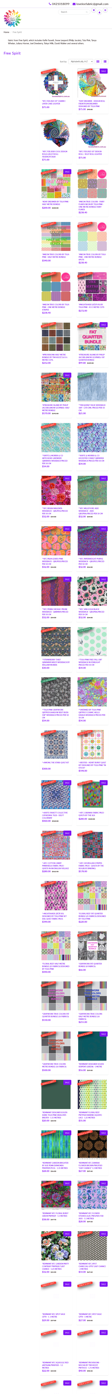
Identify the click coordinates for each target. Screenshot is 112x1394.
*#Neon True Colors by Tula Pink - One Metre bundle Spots (92, 257)
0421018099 (61, 4)
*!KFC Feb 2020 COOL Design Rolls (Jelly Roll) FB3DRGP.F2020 (54, 154)
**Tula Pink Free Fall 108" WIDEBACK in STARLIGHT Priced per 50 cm (90, 662)
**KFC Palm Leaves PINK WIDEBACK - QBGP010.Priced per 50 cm (55, 561)
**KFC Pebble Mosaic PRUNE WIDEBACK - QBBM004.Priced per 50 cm (55, 612)
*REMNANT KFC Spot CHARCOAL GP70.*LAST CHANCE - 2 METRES (92, 1266)
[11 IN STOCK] (92, 387)
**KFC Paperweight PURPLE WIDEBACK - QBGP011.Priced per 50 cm (91, 561)
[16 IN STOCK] (92, 490)
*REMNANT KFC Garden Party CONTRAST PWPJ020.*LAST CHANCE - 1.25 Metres (55, 1266)
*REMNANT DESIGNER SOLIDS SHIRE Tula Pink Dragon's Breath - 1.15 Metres (54, 1115)
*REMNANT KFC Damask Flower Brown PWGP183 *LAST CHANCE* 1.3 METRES (90, 1165)
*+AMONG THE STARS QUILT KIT (55, 763)
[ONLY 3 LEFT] (56, 794)
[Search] (87, 12)
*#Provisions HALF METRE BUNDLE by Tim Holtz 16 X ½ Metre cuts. (54, 357)
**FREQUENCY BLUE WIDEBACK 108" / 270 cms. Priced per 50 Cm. (92, 408)
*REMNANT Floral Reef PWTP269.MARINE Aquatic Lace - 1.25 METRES (90, 1115)
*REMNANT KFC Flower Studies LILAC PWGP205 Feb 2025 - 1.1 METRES (91, 1216)
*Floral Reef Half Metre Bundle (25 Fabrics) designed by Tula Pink (55, 966)
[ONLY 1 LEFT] (56, 82)
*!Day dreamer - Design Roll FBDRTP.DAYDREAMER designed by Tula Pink (92, 103)
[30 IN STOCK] (92, 591)
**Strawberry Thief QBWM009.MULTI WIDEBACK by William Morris (56, 662)
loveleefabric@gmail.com (92, 4)
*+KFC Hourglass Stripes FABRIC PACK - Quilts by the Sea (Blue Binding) (91, 866)
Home (6, 32)
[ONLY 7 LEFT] (56, 490)
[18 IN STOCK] (56, 591)
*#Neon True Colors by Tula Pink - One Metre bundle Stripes (55, 307)
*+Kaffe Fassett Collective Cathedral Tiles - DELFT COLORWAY (55, 815)
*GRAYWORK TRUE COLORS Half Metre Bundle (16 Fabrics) (90, 1016)
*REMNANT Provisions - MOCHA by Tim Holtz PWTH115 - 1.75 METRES (89, 1365)
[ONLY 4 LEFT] (56, 437)
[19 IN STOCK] (56, 691)
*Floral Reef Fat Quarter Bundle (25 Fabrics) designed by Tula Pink (92, 916)
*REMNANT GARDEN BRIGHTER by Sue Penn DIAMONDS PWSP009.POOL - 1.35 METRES (55, 1165)
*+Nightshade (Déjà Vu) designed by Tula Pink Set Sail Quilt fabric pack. (54, 916)
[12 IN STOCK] (92, 540)
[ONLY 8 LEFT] (92, 437)
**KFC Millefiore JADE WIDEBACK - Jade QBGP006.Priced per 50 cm (91, 511)
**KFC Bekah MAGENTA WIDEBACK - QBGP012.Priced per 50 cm (55, 511)
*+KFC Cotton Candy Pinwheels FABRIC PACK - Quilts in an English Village (55, 866)
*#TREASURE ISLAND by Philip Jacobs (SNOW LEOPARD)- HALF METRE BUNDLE (56, 408)
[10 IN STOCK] (92, 691)
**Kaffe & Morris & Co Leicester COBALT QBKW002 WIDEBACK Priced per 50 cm (91, 458)
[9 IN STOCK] (92, 641)
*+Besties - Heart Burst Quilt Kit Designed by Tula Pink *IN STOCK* (92, 765)
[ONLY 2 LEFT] (92, 82)
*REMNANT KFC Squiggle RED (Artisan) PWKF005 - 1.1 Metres (55, 1365)
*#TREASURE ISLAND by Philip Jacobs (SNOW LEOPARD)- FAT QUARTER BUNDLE (92, 357)
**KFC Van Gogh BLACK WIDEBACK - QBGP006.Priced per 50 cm (91, 612)
